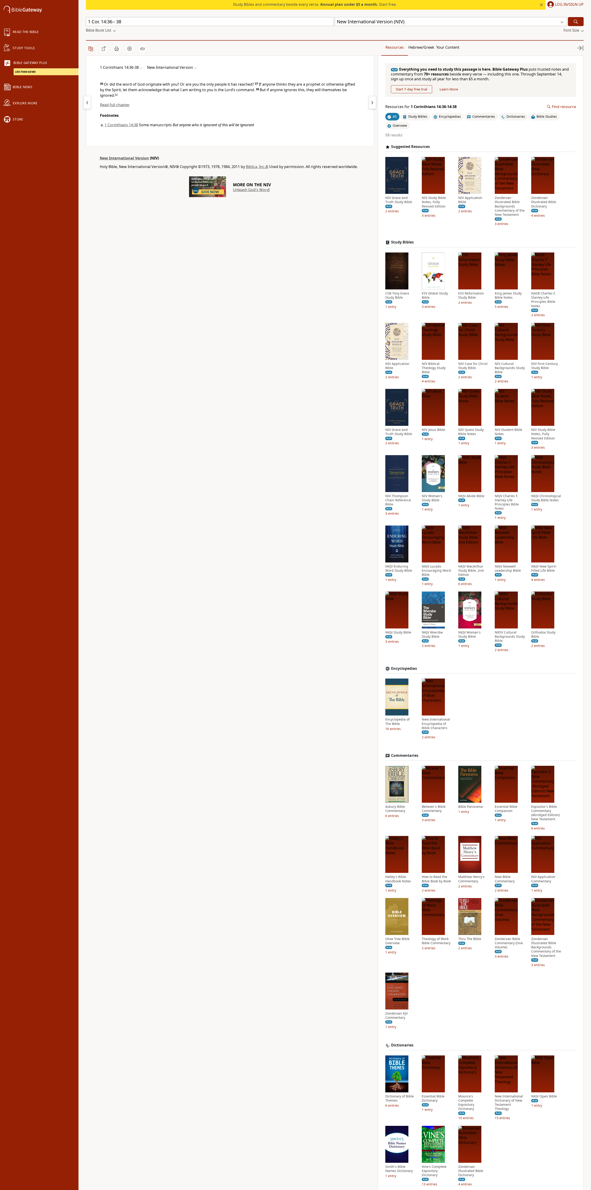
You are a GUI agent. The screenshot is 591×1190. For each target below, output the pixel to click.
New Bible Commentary (505, 879)
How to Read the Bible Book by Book (436, 879)
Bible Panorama (470, 807)
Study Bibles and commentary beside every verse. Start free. (315, 4)
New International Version (124, 158)
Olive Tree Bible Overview (397, 941)
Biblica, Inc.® (257, 166)
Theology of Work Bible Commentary (436, 941)
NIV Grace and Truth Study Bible (398, 200)
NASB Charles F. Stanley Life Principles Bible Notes (543, 299)
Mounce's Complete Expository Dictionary (466, 1102)
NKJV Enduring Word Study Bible (398, 568)
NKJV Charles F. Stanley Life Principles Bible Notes (507, 502)
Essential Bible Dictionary (433, 1098)
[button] (565, 5)
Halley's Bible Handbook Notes (398, 879)
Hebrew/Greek (421, 47)
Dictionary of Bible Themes (399, 1098)
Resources (395, 47)
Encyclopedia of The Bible (397, 721)
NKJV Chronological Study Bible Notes (546, 498)
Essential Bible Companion (506, 809)
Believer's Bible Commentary (434, 809)
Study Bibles (402, 242)
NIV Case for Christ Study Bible (473, 366)
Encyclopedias (404, 668)
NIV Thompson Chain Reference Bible (398, 500)
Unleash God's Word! (251, 189)
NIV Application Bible (470, 200)
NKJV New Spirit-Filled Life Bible (544, 568)
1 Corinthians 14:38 (121, 124)
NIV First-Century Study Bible (544, 366)
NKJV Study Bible (398, 632)
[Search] (576, 21)
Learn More (449, 89)
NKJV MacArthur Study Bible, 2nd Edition (471, 570)
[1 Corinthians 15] (372, 102)
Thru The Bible (469, 939)
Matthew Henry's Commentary (471, 879)
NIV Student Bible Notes (508, 432)
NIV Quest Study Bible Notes (471, 432)
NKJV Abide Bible (471, 496)
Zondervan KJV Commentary (396, 1015)
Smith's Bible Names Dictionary (399, 1169)
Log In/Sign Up (569, 4)
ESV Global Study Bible (435, 295)
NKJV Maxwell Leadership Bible (508, 568)
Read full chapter (115, 104)
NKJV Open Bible (544, 1096)
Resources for (421, 106)
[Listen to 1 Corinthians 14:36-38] (142, 48)
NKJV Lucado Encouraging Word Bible (436, 570)
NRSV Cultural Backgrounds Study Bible (510, 636)
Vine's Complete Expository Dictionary (434, 1171)
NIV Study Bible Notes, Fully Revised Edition (434, 202)
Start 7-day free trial (411, 89)
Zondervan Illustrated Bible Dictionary (543, 202)
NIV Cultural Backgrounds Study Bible (510, 368)
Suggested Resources (410, 146)
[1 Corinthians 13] (87, 102)
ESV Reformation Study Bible (471, 295)
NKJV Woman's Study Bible (469, 634)
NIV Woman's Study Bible (432, 498)
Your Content (447, 47)
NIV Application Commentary (543, 879)
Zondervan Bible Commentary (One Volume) (509, 943)
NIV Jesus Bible (433, 430)
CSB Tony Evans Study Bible (397, 295)
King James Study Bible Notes (508, 295)
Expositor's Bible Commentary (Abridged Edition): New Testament (545, 813)
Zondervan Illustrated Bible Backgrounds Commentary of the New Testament (510, 206)
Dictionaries (402, 1045)
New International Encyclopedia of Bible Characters (436, 723)
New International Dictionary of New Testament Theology (509, 1102)
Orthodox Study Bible (543, 634)
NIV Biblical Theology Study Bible (434, 368)
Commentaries (404, 755)
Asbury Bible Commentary (395, 809)
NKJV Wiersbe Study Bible (432, 634)
